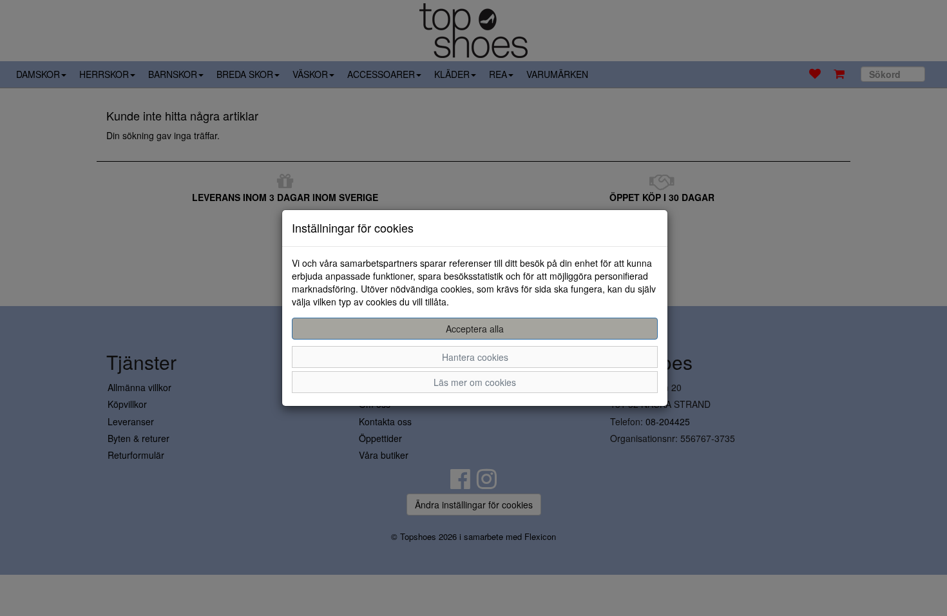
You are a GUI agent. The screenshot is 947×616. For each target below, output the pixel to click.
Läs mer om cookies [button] (475, 382)
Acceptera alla (475, 328)
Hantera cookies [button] (475, 357)
